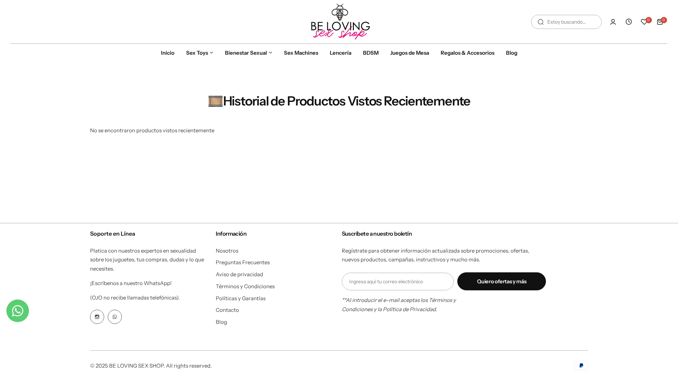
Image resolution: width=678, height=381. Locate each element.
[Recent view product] (628, 22)
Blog (221, 322)
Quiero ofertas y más (501, 281)
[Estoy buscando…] (540, 22)
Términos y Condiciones (245, 286)
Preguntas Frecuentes (243, 262)
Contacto (227, 310)
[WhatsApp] (115, 317)
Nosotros (227, 250)
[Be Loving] (339, 22)
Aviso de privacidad (239, 274)
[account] (613, 22)
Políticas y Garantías (241, 298)
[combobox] (566, 22)
